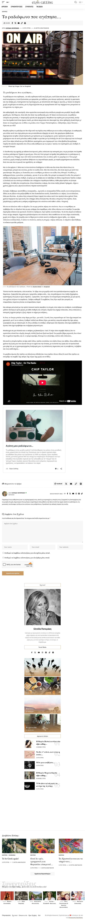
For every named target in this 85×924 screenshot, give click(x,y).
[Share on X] (15, 23)
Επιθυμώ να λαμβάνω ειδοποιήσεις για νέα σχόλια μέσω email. (27, 553)
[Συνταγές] (42, 686)
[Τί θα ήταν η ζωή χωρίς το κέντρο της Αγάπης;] (29, 786)
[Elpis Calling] (42, 2)
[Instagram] (76, 493)
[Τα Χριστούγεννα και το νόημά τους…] (71, 846)
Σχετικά (15, 915)
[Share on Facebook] (12, 23)
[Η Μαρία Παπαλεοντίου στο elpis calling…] (29, 744)
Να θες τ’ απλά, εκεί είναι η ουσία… (48, 753)
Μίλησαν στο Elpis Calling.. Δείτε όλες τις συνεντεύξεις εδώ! (24, 887)
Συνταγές (30, 690)
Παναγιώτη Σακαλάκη (76, 917)
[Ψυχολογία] (42, 723)
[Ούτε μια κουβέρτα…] (29, 765)
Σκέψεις (4, 11)
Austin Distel (37, 286)
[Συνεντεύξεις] (42, 667)
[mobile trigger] (4, 2)
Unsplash (47, 286)
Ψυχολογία (31, 727)
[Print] (25, 23)
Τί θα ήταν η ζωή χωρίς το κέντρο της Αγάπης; (47, 784)
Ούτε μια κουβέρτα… (45, 762)
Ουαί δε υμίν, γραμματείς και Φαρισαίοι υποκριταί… (41, 861)
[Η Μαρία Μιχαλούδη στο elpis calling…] (29, 775)
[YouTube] (73, 493)
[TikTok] (82, 493)
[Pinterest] (79, 493)
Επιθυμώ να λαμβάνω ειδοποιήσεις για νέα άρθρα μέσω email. (27, 558)
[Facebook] (67, 493)
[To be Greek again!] (14, 846)
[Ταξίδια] (42, 704)
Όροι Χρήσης (33, 915)
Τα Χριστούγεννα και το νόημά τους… (71, 860)
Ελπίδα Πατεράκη (12, 28)
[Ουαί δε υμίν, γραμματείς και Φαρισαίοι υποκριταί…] (42, 846)
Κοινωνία (12, 855)
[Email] (18, 23)
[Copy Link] (21, 23)
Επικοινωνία (23, 915)
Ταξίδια (30, 708)
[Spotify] (53, 652)
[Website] (65, 493)
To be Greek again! (10, 858)
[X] (70, 493)
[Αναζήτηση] (75, 2)
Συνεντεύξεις (32, 671)
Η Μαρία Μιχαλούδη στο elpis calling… (46, 774)
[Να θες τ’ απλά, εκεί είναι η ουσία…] (29, 754)
